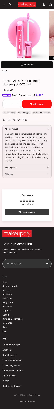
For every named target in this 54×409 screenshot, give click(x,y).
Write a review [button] (27, 212)
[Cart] (50, 4)
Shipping (9, 174)
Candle (5, 314)
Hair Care (7, 298)
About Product (11, 129)
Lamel (4, 71)
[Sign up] (47, 264)
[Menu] (3, 4)
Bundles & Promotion (12, 318)
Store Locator (9, 355)
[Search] (10, 4)
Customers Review (11, 386)
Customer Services (11, 360)
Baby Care (7, 302)
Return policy (10, 167)
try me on (28, 65)
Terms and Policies (27, 401)
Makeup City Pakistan (30, 395)
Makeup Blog (8, 375)
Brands (5, 380)
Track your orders (11, 345)
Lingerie (6, 310)
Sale (4, 327)
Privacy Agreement (11, 365)
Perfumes (7, 306)
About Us (6, 350)
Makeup (6, 290)
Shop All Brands (10, 286)
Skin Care (7, 294)
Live (4, 331)
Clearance (7, 323)
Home (5, 282)
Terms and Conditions (13, 370)
